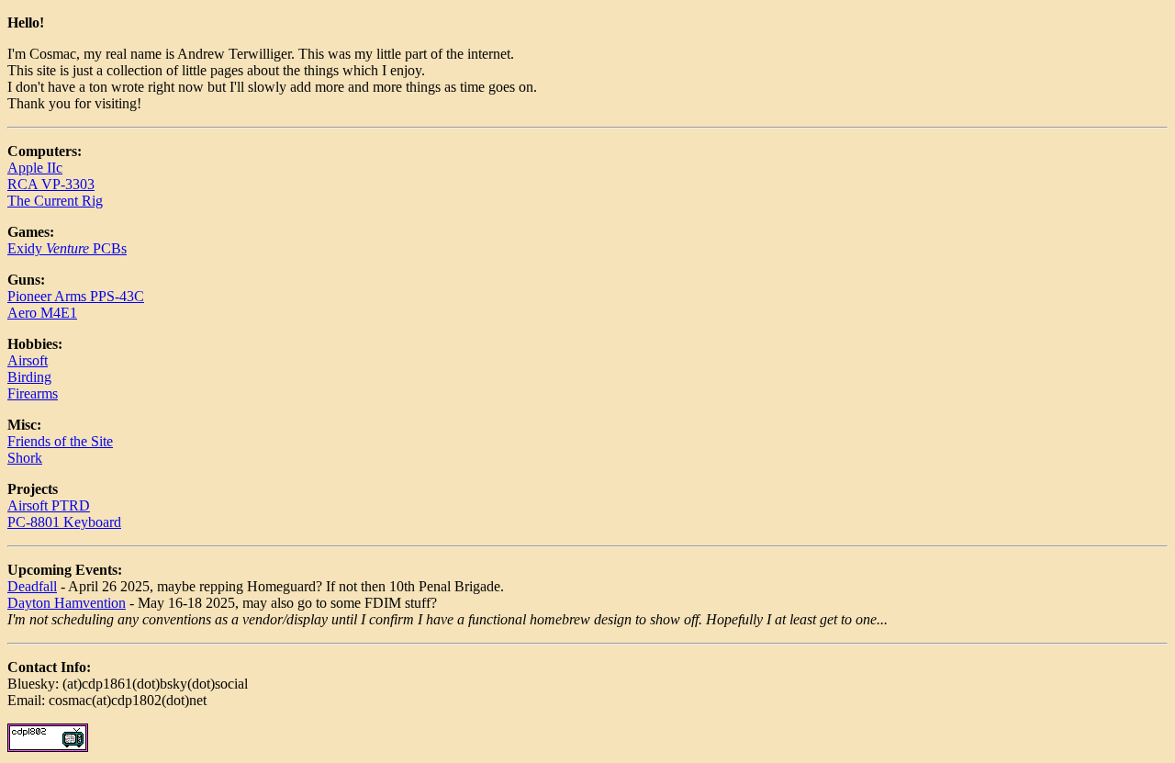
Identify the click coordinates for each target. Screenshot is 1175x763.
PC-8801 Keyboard (64, 522)
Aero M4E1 (42, 312)
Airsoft (27, 360)
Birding (29, 377)
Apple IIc (34, 167)
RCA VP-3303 (51, 184)
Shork (24, 458)
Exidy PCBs (67, 248)
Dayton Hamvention (66, 603)
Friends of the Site (60, 441)
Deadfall (32, 586)
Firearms (32, 393)
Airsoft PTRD (48, 505)
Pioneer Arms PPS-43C (75, 296)
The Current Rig (55, 200)
